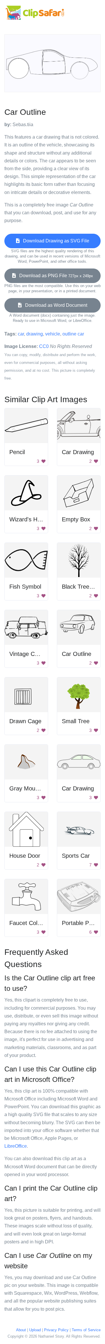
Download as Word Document (54, 305)
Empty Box (76, 519)
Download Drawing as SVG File (54, 240)
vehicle (52, 333)
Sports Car (76, 856)
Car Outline (76, 654)
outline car (73, 333)
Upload (35, 1330)
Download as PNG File (54, 275)
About (21, 1330)
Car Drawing (78, 452)
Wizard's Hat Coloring (37, 519)
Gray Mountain (28, 788)
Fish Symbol (25, 586)
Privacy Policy (56, 1330)
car (21, 333)
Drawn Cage (25, 721)
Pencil (17, 452)
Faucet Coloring (29, 923)
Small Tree (76, 721)
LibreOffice (15, 1146)
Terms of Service (86, 1330)
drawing (34, 333)
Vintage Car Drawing (36, 654)
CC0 (44, 346)
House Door (24, 856)
